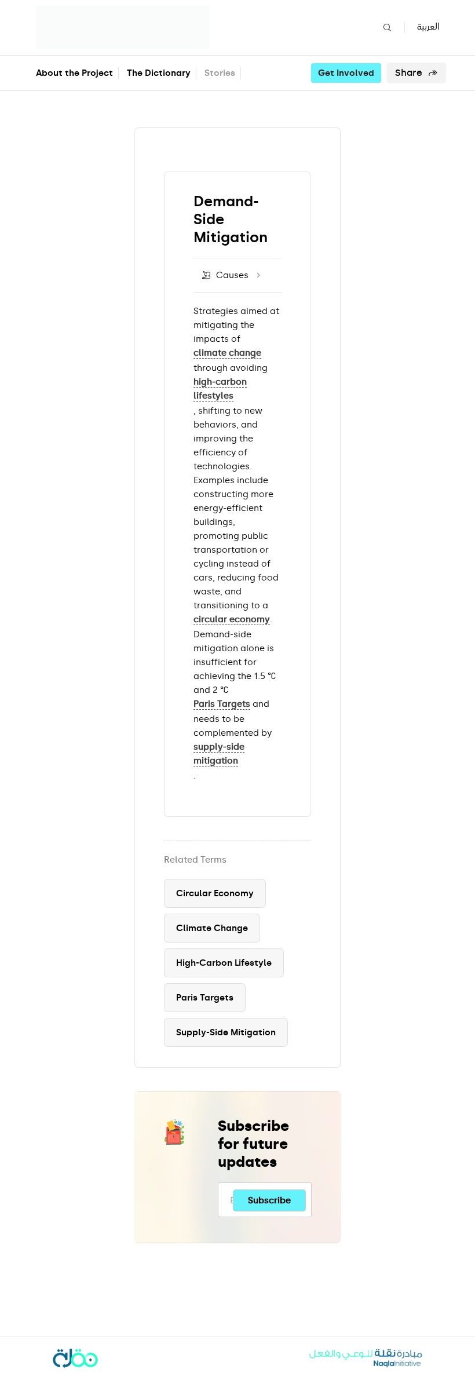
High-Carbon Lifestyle (224, 963)
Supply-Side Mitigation (226, 1032)
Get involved (346, 73)
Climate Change (212, 928)
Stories (219, 73)
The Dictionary (159, 73)
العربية (428, 27)
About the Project (74, 73)
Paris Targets (204, 997)
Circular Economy (215, 893)
